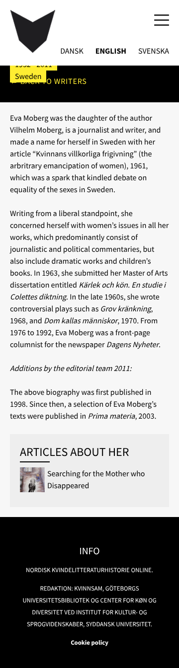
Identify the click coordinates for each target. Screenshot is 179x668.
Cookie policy (89, 643)
